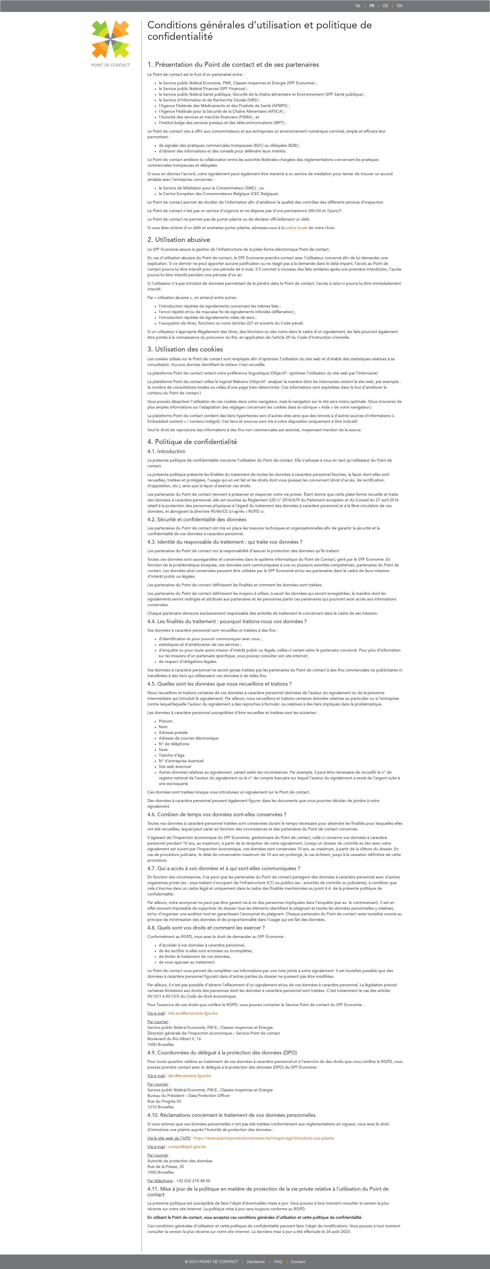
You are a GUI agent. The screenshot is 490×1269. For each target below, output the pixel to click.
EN (399, 6)
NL (358, 6)
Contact (298, 1262)
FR (371, 6)
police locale (296, 228)
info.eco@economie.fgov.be (193, 1013)
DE (385, 6)
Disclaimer (256, 1262)
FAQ (278, 1262)
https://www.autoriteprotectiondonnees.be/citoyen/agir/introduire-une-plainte (264, 1138)
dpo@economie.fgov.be (189, 1076)
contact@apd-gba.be (187, 1147)
